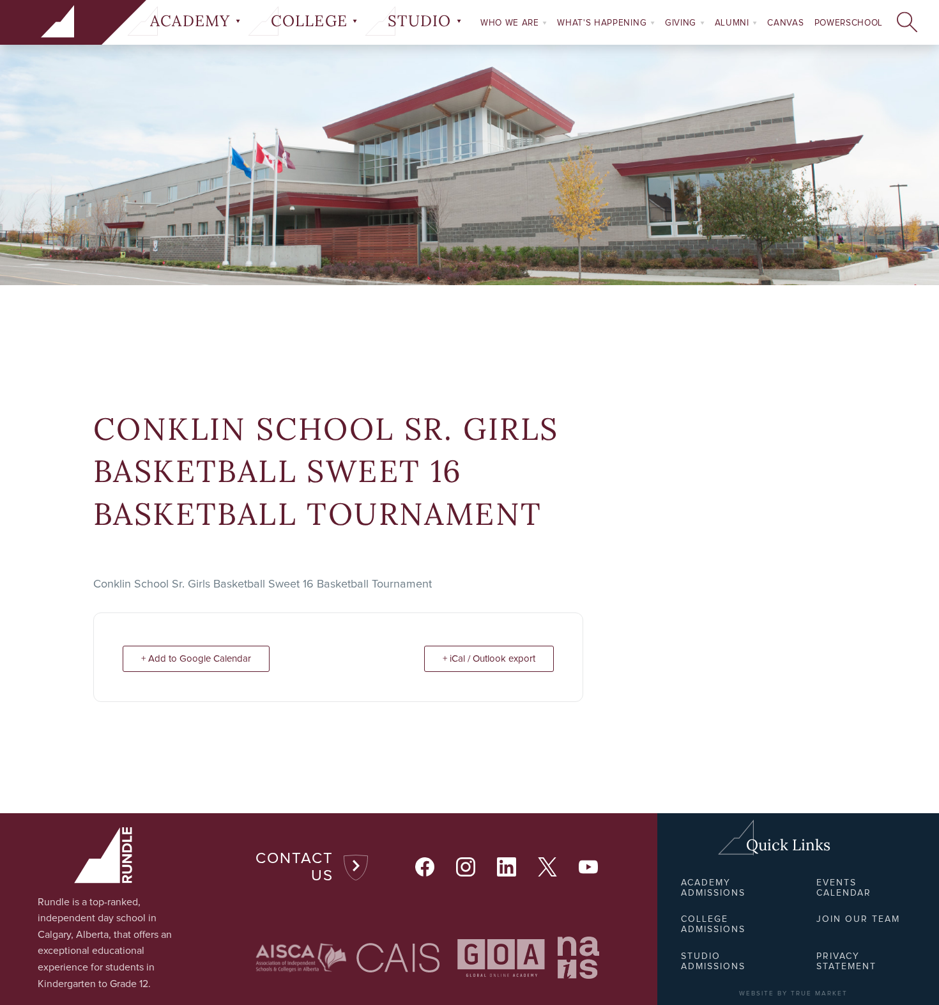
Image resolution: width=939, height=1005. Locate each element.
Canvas (785, 23)
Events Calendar (843, 888)
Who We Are (511, 23)
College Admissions (713, 924)
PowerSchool (848, 23)
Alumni (733, 23)
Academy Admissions (713, 888)
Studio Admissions (713, 961)
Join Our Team (858, 919)
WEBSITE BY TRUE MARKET (793, 993)
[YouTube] (589, 867)
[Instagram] (466, 867)
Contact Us (294, 867)
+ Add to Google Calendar (196, 659)
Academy (192, 21)
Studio (421, 21)
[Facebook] (425, 867)
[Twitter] (548, 867)
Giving (682, 23)
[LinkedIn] (507, 867)
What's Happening (603, 23)
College (312, 21)
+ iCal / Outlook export (489, 659)
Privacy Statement (846, 961)
